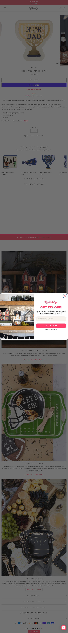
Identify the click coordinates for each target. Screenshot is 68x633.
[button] (63, 627)
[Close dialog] (65, 296)
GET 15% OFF (51, 325)
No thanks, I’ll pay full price (51, 329)
